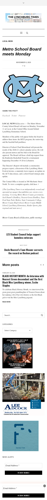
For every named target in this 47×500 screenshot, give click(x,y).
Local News (7, 41)
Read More (6, 302)
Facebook (6, 115)
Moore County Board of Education (15, 217)
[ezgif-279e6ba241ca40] (20, 435)
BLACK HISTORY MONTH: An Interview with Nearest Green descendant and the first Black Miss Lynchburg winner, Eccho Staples (23, 280)
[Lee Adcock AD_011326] (23, 394)
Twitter (14, 115)
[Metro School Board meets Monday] (23, 88)
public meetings (36, 217)
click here (33, 184)
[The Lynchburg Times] (23, 17)
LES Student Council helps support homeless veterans (23, 235)
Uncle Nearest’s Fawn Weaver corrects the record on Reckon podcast (23, 251)
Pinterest (22, 115)
